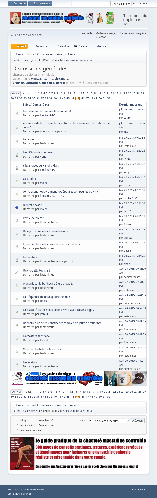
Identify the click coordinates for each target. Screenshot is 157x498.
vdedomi (45, 131)
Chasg (127, 250)
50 (100, 98)
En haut (16, 391)
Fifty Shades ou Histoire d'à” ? (41, 165)
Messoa (64, 60)
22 (112, 93)
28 (138, 93)
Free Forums (25, 494)
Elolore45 (59, 83)
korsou (44, 196)
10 (61, 93)
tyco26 (127, 211)
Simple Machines (35, 489)
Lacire (127, 117)
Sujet (26, 104)
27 (134, 93)
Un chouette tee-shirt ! (37, 270)
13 (73, 93)
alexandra (86, 60)
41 (59, 98)
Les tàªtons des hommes (38, 152)
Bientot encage (32, 205)
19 (99, 93)
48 (91, 98)
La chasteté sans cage (36, 336)
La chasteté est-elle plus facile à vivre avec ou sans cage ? (58, 310)
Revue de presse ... (35, 218)
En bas (15, 93)
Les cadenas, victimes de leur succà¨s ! (47, 111)
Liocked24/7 (48, 115)
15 (82, 93)
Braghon (18, 83)
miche (44, 183)
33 (25, 98)
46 (83, 98)
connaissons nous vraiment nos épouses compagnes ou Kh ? (60, 191)
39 (51, 98)
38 (46, 98)
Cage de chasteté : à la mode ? (42, 349)
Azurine (74, 60)
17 (91, 93)
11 (65, 93)
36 (38, 98)
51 (104, 98)
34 (29, 98)
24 (121, 93)
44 (72, 98)
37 (42, 98)
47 (87, 98)
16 (86, 93)
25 (125, 93)
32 (20, 98)
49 (96, 98)
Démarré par (40, 104)
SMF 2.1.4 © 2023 (17, 489)
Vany (43, 156)
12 (69, 93)
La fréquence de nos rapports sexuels (46, 297)
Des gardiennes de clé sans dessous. (45, 231)
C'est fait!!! (29, 179)
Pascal (44, 340)
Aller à (83, 420)
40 (55, 98)
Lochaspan (33, 83)
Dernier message (130, 104)
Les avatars (30, 257)
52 (108, 98)
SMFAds (12, 494)
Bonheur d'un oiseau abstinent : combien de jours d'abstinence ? (63, 323)
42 (63, 98)
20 (103, 93)
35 (33, 98)
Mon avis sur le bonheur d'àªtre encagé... (48, 283)
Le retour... (30, 139)
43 (68, 98)
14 (78, 93)
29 (142, 93)
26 (129, 93)
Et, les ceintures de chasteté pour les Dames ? (51, 244)
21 (108, 93)
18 (95, 93)
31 (16, 98)
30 (12, 98)
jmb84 (44, 314)
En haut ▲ (143, 489)
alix (126, 131)
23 (116, 93)
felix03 (127, 224)
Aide (133, 489)
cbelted (47, 83)
